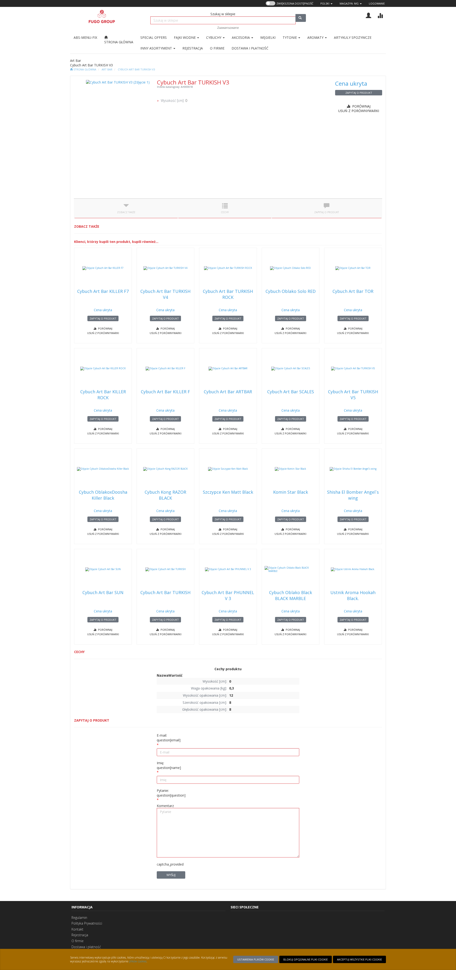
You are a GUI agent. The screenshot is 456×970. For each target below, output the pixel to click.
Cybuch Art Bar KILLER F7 (103, 291)
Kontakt (77, 929)
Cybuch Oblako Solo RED (291, 291)
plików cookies (138, 961)
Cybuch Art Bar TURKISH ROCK (228, 294)
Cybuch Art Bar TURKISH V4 (165, 294)
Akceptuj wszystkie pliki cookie (359, 959)
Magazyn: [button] (349, 3)
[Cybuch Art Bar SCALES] (290, 369)
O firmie (77, 941)
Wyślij (171, 875)
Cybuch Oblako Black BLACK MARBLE (290, 595)
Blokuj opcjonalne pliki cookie (305, 959)
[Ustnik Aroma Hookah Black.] (353, 569)
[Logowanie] (368, 15)
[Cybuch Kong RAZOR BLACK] (165, 469)
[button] (326, 3)
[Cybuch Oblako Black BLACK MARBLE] (290, 569)
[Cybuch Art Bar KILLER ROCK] (103, 369)
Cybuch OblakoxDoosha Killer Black (103, 495)
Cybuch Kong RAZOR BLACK (165, 495)
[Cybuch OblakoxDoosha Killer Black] (103, 469)
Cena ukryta (351, 83)
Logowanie (377, 3)
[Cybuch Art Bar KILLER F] (165, 369)
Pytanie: (171, 793)
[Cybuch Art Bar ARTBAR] (227, 369)
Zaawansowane (228, 27)
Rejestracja (79, 935)
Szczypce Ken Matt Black (228, 492)
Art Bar (107, 69)
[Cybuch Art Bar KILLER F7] (103, 268)
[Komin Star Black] (290, 469)
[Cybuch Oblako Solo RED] (290, 268)
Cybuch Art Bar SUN (103, 592)
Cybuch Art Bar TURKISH (165, 592)
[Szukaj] (300, 18)
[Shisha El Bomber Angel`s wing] (353, 469)
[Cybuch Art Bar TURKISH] (165, 569)
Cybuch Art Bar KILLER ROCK (103, 394)
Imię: (169, 765)
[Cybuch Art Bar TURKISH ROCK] (227, 268)
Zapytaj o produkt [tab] (326, 212)
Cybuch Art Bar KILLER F (165, 391)
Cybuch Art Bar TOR (352, 291)
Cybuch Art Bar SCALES (290, 391)
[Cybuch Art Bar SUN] (103, 569)
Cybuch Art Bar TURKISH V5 (353, 394)
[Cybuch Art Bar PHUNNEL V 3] (227, 569)
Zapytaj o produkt (358, 92)
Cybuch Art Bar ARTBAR (228, 391)
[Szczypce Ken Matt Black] (227, 469)
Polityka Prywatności (86, 923)
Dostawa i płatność (86, 947)
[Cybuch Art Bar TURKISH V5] (353, 369)
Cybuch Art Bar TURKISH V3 (136, 69)
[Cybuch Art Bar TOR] (353, 268)
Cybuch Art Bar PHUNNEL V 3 (228, 595)
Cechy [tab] (225, 212)
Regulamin (79, 917)
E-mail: (168, 737)
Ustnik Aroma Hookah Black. (352, 595)
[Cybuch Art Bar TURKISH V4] (165, 268)
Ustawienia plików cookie (255, 959)
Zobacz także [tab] (126, 212)
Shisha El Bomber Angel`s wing (353, 495)
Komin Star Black (290, 492)
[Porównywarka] (380, 15)
